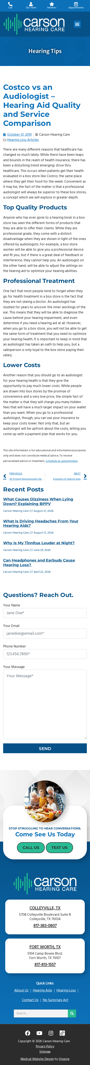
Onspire (64, 1059)
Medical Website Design (37, 1059)
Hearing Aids (42, 990)
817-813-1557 (45, 964)
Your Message (14, 667)
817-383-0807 (45, 925)
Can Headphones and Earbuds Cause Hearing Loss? (39, 562)
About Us (21, 990)
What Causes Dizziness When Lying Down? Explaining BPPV (38, 501)
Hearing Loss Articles (23, 140)
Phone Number (14, 646)
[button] (77, 24)
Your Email (11, 626)
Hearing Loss (66, 990)
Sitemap (45, 1051)
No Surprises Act (55, 1000)
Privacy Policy (45, 1046)
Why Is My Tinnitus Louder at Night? (39, 543)
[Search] (72, 1013)
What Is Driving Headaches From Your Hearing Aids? (40, 523)
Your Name (11, 605)
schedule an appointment (62, 461)
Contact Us (30, 1000)
